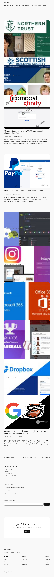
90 (23, 457)
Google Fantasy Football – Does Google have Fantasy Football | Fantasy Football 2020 (25, 432)
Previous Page (9, 457)
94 (31, 457)
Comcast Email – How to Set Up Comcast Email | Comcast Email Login (23, 132)
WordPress (13, 571)
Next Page (46, 457)
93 (29, 457)
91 (25, 457)
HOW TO (21, 264)
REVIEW (20, 38)
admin (15, 38)
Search (47, 504)
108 (34, 457)
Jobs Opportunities (9, 475)
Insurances (7, 473)
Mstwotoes (7, 2)
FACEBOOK (7, 469)
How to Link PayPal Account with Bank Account (23, 191)
